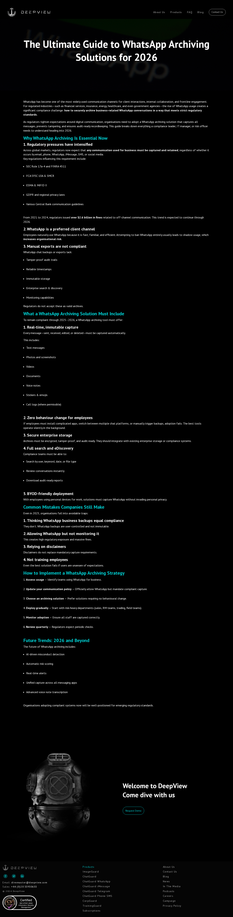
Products (176, 12)
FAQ (190, 12)
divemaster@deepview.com (29, 882)
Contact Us (217, 12)
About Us (159, 12)
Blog (201, 12)
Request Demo (133, 810)
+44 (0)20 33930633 (24, 886)
